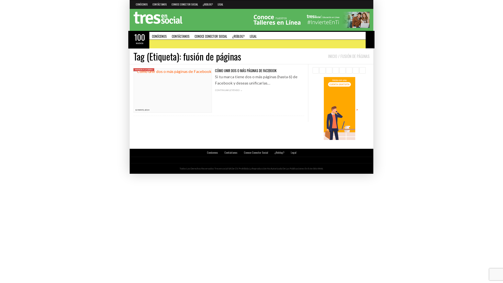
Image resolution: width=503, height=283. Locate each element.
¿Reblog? (208, 4)
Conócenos (142, 4)
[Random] (370, 44)
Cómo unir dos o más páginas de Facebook (246, 70)
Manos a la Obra (144, 69)
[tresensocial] (158, 18)
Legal (220, 4)
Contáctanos (159, 4)
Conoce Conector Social (185, 4)
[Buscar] (370, 35)
